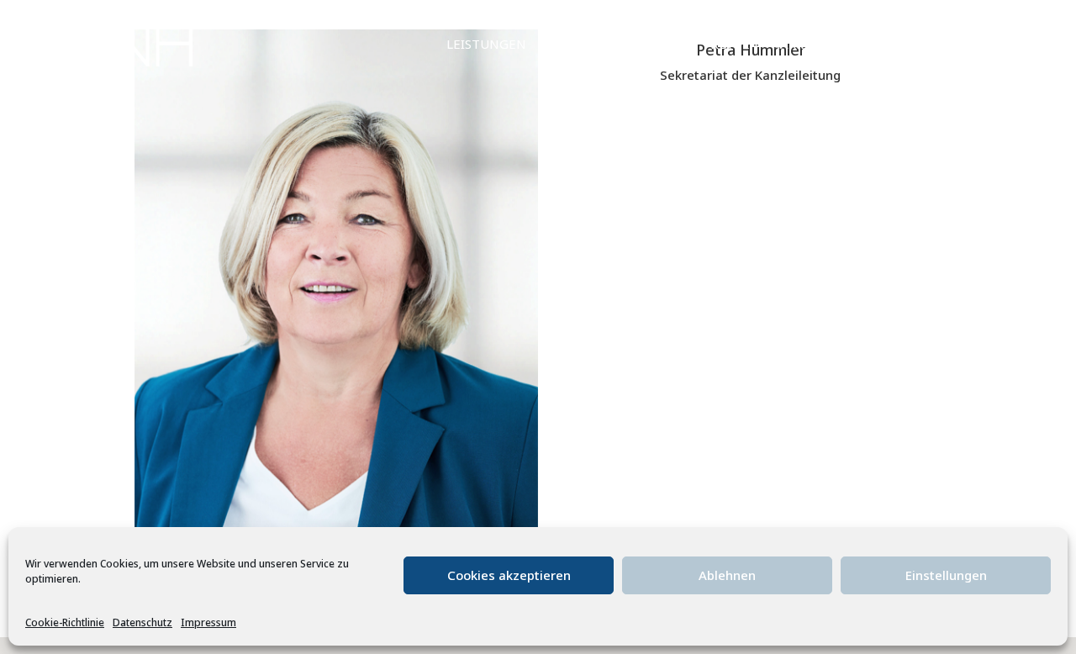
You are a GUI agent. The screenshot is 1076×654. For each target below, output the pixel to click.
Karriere (801, 45)
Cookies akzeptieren (509, 575)
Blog (869, 45)
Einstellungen (946, 575)
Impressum (208, 622)
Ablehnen (727, 575)
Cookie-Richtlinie (64, 622)
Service (572, 45)
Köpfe (730, 45)
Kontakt (938, 45)
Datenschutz (142, 622)
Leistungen (486, 45)
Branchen (653, 45)
